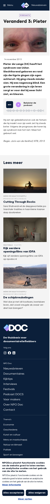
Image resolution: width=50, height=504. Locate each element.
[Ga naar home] (25, 5)
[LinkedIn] (14, 353)
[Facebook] (9, 353)
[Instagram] (5, 353)
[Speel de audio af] (18, 104)
